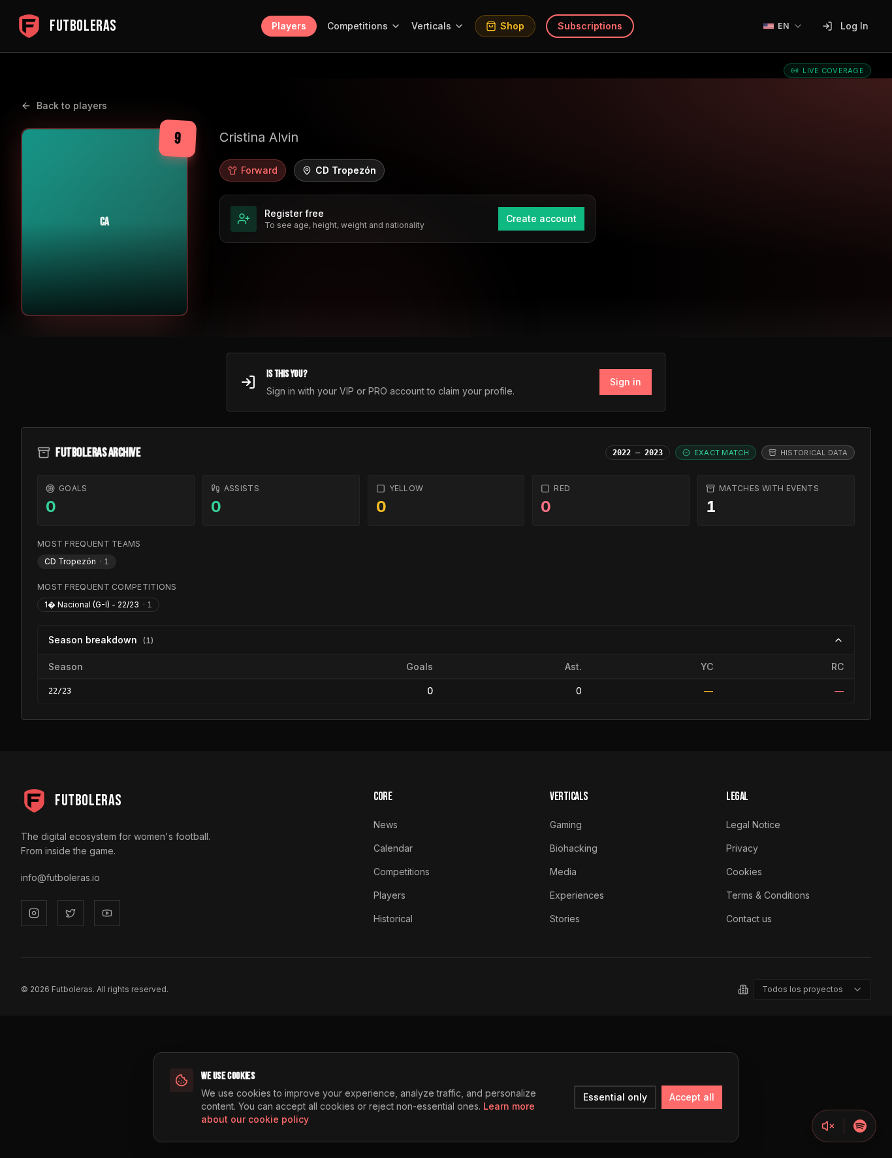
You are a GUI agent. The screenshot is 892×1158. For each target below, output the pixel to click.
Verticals (431, 25)
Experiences (577, 895)
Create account (541, 218)
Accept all (691, 1096)
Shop (512, 25)
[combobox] (812, 989)
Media (563, 871)
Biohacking (573, 848)
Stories (565, 918)
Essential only (615, 1096)
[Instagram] (34, 913)
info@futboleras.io (60, 877)
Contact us (749, 918)
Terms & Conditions (768, 895)
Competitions (357, 25)
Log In (854, 25)
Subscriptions (590, 25)
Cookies (744, 871)
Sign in (625, 381)
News (386, 824)
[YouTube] (107, 913)
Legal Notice (753, 824)
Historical (393, 918)
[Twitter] (70, 913)
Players (289, 25)
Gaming (566, 824)
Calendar (393, 848)
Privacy (742, 848)
